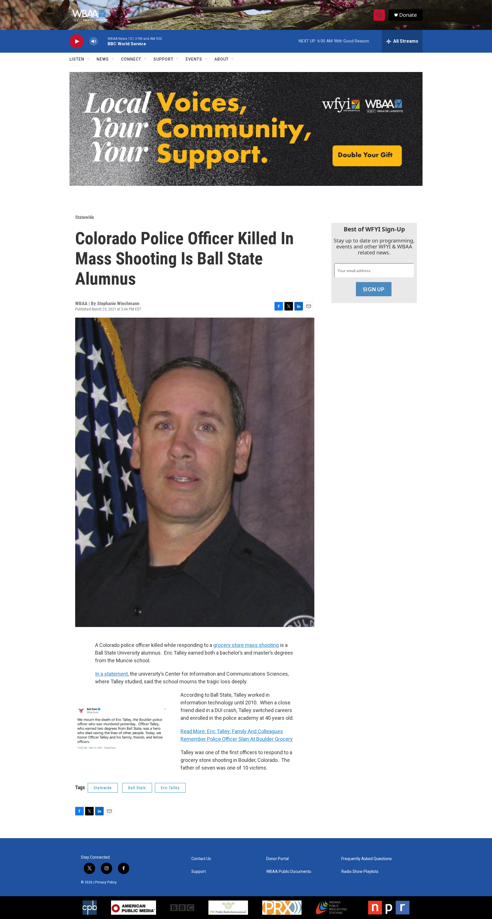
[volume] (94, 41)
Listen (76, 59)
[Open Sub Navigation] (88, 59)
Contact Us (201, 859)
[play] (76, 41)
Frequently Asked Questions (366, 859)
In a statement (111, 674)
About (221, 59)
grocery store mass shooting (246, 645)
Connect (131, 59)
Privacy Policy (106, 882)
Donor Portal (277, 859)
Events (194, 59)
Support (163, 59)
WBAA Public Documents (288, 871)
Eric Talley (170, 788)
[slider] (103, 41)
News (103, 59)
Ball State (137, 788)
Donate (408, 15)
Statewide (84, 217)
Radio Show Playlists (359, 871)
